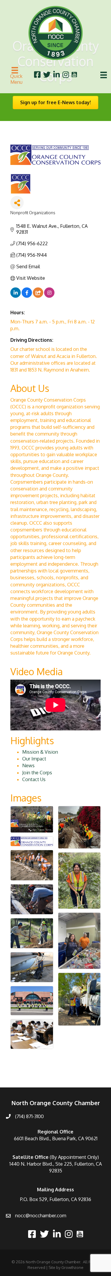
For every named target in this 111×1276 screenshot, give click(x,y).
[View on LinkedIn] (15, 296)
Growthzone (72, 1267)
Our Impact (34, 759)
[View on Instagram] (49, 296)
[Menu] (103, 75)
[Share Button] (17, 202)
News (28, 765)
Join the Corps (37, 773)
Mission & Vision (40, 752)
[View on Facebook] (27, 296)
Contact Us (34, 779)
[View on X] (38, 296)
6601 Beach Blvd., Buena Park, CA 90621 (55, 1138)
